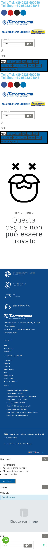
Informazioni (9, 465)
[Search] (29, 44)
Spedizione (7, 360)
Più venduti (7, 351)
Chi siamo (7, 363)
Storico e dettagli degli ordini (16, 471)
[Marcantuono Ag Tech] (18, 23)
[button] (5, 540)
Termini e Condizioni (10, 381)
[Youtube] (10, 13)
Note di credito (10, 474)
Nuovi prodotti (8, 348)
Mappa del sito (9, 369)
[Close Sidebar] (45, 459)
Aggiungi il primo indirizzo (15, 468)
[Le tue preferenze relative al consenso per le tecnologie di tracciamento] (44, 545)
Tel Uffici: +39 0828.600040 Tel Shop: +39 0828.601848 (20, 4)
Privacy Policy (8, 375)
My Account (7, 481)
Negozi (6, 372)
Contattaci (7, 366)
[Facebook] (4, 13)
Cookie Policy (8, 378)
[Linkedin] (23, 13)
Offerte (6, 345)
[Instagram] (17, 13)
